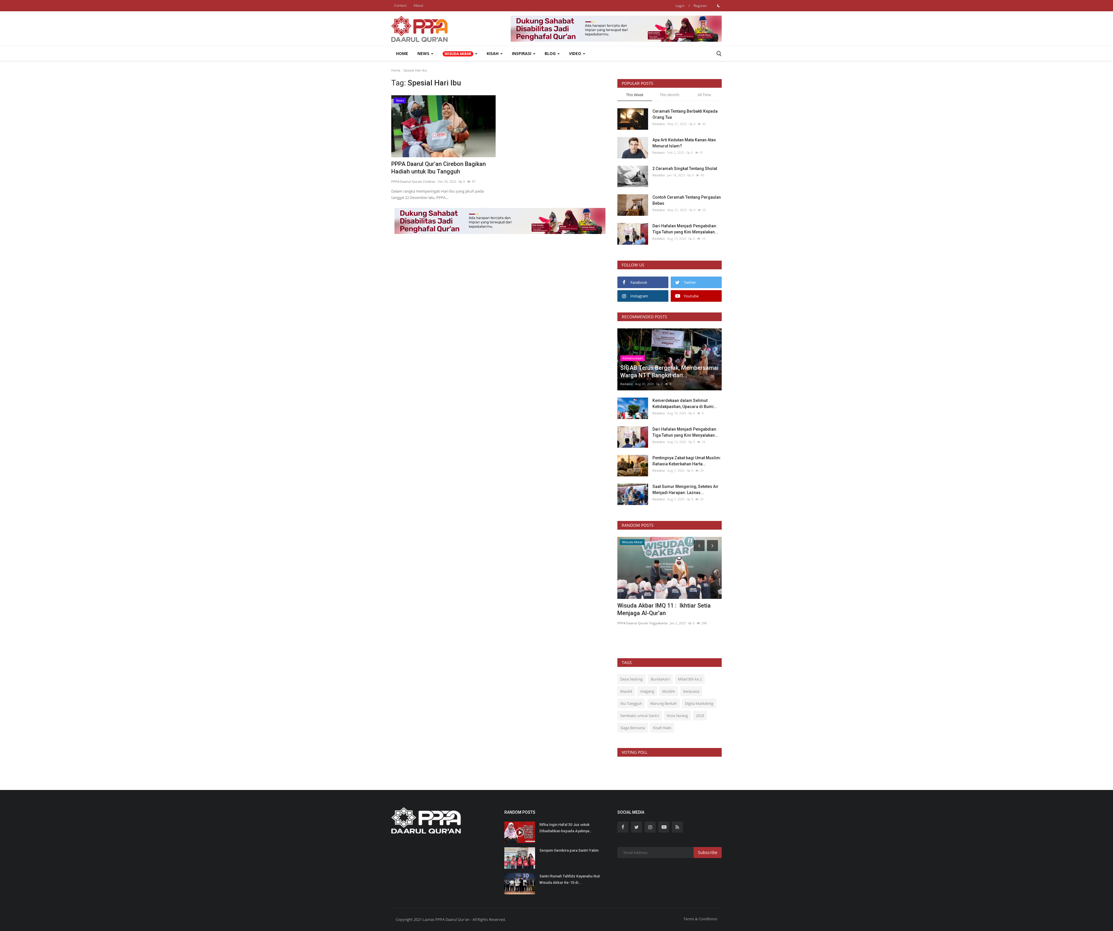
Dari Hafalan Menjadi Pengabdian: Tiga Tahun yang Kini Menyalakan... (685, 229)
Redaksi (658, 124)
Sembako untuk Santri (639, 715)
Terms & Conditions (700, 918)
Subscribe (707, 852)
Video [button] (575, 53)
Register (700, 5)
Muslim (668, 691)
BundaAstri (660, 679)
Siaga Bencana (632, 727)
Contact (400, 5)
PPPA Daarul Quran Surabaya (640, 623)
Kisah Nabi (662, 727)
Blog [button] (551, 53)
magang (647, 691)
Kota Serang (677, 715)
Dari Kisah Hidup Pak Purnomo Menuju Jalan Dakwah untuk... (667, 609)
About (418, 5)
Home (402, 53)
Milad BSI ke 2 (690, 679)
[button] (460, 53)
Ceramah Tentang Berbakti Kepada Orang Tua (685, 114)
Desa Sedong (631, 679)
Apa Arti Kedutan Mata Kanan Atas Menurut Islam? (684, 143)
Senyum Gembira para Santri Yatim (569, 850)
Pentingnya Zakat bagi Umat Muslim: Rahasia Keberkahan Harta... (686, 461)
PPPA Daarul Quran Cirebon (413, 181)
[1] (718, 5)
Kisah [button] (493, 53)
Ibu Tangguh (631, 703)
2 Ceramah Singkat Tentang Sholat (684, 168)
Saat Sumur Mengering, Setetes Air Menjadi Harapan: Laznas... (685, 489)
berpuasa (691, 691)
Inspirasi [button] (522, 53)
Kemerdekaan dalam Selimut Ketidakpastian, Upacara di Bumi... (684, 403)
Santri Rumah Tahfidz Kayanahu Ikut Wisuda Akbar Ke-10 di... (569, 879)
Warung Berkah (663, 703)
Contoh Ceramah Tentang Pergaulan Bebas (686, 200)
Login (680, 5)
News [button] (423, 53)
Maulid (626, 691)
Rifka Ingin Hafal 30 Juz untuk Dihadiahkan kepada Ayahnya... (566, 827)
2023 (700, 715)
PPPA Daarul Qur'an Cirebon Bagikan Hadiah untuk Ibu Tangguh (438, 167)
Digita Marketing (699, 703)
